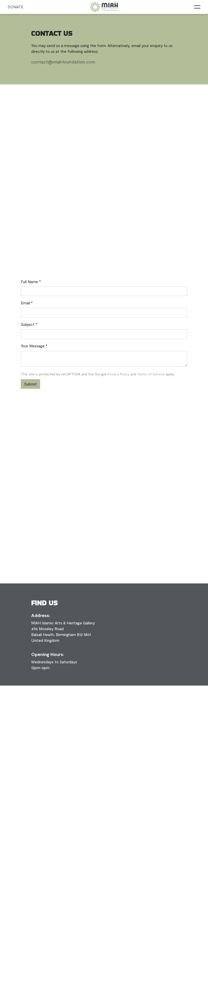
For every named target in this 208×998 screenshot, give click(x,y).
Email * (27, 303)
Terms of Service (151, 374)
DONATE (15, 7)
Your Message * (34, 346)
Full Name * (31, 281)
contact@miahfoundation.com (63, 61)
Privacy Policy (119, 374)
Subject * (29, 324)
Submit (30, 383)
